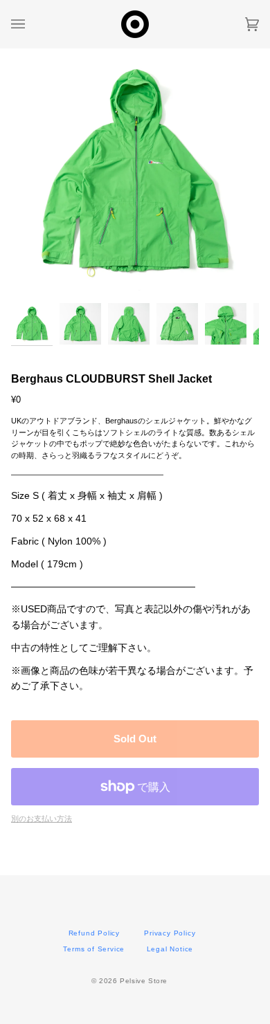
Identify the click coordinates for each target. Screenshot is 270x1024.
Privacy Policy (169, 933)
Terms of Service (94, 949)
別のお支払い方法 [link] (41, 818)
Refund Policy (94, 933)
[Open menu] (32, 24)
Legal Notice (170, 949)
